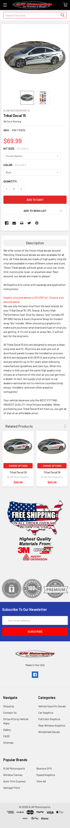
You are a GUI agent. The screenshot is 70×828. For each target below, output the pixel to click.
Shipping (8, 706)
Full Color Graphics (49, 719)
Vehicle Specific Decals (52, 706)
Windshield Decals (49, 732)
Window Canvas (12, 774)
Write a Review (12, 121)
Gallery (7, 729)
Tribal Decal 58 (51, 472)
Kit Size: (15, 148)
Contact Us (10, 712)
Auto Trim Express (14, 781)
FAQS (6, 736)
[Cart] (66, 4)
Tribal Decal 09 (18, 472)
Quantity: (10, 181)
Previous (60, 426)
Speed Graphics (45, 774)
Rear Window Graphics (51, 725)
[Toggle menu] (5, 5)
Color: (14, 165)
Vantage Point (11, 787)
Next (64, 426)
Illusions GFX (44, 768)
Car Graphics (45, 712)
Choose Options (18, 465)
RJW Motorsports (14, 768)
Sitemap (8, 742)
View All (41, 781)
